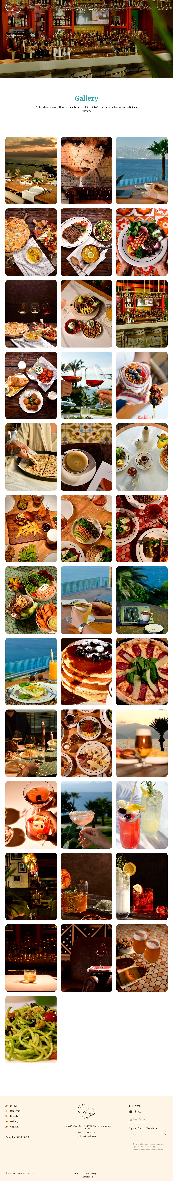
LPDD (76, 1173)
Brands (14, 1116)
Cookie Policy (90, 1173)
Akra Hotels (88, 1177)
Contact (105, 9)
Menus (67, 9)
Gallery (93, 9)
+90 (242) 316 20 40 (86, 1132)
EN (158, 9)
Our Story (80, 9)
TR (166, 9)
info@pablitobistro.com (86, 1136)
